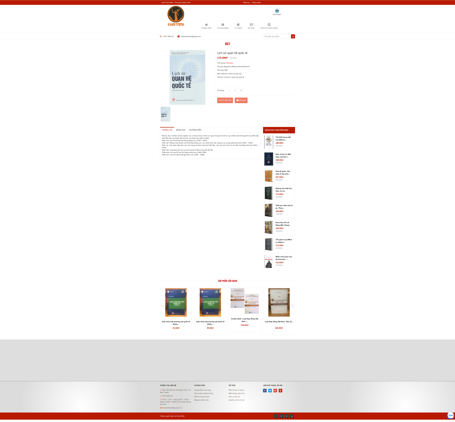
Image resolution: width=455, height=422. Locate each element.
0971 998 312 (225, 100)
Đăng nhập (256, 2)
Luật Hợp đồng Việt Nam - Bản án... (244, 322)
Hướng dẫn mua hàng (202, 390)
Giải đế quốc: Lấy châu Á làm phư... (283, 172)
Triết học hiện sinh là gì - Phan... (284, 206)
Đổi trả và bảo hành (201, 397)
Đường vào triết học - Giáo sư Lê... (284, 189)
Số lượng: (221, 90)
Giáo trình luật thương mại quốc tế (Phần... (176, 323)
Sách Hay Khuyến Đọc (276, 130)
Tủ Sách (238, 28)
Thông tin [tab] (167, 130)
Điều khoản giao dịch (236, 393)
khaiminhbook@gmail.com (191, 36)
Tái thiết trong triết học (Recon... (283, 138)
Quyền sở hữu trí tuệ (236, 400)
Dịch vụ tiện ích (234, 397)
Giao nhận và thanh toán (203, 393)
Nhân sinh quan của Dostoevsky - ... (284, 258)
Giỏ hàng (277, 14)
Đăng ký (246, 2)
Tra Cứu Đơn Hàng (269, 28)
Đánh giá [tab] (180, 130)
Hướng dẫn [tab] (195, 130)
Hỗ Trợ (251, 28)
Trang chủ (206, 28)
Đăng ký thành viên (201, 400)
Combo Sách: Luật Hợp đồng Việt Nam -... (210, 320)
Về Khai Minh (223, 28)
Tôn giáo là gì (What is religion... (284, 241)
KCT (227, 43)
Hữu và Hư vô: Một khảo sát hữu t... (283, 155)
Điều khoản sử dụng (236, 390)
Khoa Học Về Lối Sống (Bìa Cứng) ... (283, 224)
